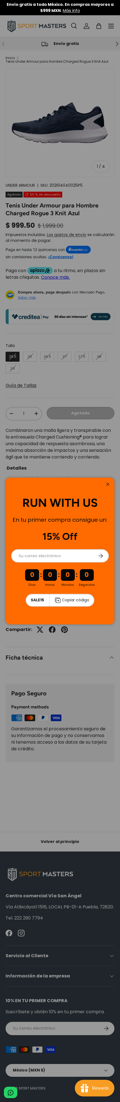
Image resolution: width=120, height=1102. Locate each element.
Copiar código (75, 600)
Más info (71, 10)
